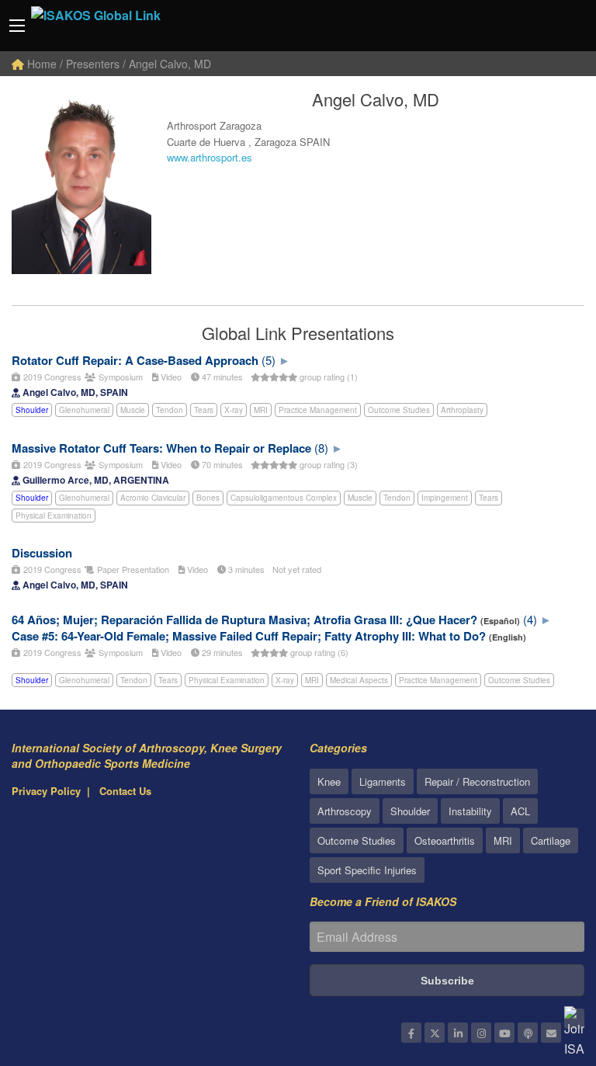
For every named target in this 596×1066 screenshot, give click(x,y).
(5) (268, 360)
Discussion (42, 552)
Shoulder (32, 410)
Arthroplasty (462, 410)
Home (40, 63)
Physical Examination (54, 515)
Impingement (444, 497)
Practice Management (318, 410)
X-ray (233, 410)
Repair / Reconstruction (477, 781)
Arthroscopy (344, 811)
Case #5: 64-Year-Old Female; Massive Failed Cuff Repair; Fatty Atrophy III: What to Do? (249, 635)
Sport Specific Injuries (367, 870)
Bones (208, 497)
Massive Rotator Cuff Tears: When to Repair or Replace (161, 448)
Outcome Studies (399, 410)
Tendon (169, 410)
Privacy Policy (46, 790)
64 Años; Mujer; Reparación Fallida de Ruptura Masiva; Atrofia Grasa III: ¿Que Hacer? (244, 619)
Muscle (132, 410)
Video (170, 376)
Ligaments (382, 781)
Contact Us (125, 790)
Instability (470, 811)
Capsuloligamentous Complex (283, 497)
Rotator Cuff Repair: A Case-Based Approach (135, 360)
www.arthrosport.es (209, 157)
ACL (520, 811)
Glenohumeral (84, 410)
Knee (329, 781)
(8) (321, 447)
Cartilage (550, 840)
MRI (261, 410)
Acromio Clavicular (152, 497)
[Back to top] (545, 969)
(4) (530, 619)
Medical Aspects (359, 680)
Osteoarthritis (444, 840)
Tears (203, 410)
